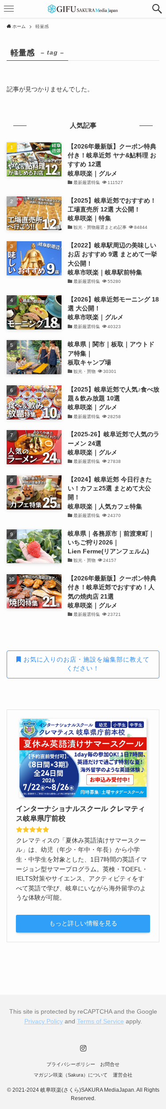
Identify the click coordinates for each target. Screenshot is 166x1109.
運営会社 (122, 1075)
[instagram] (83, 1048)
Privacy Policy (43, 1021)
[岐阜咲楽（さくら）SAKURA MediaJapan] (83, 9)
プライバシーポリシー (70, 1064)
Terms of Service (100, 1021)
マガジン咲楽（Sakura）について (71, 1075)
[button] (157, 9)
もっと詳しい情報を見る (83, 923)
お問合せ (110, 1064)
